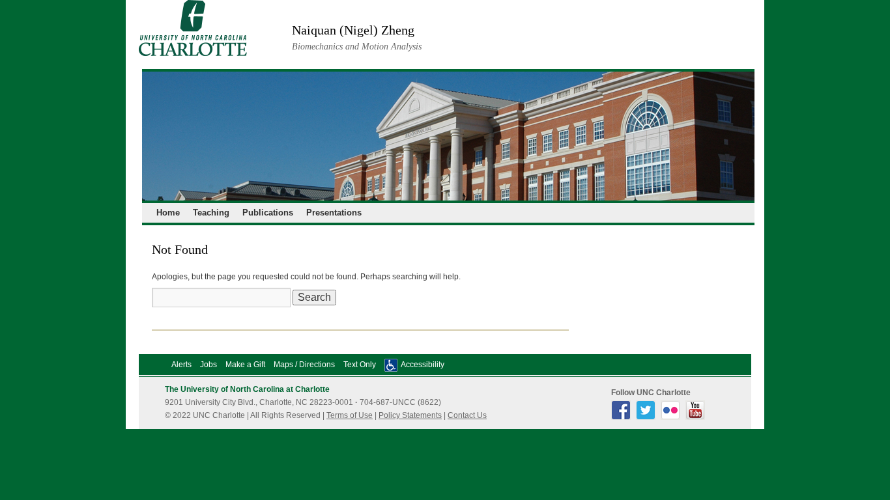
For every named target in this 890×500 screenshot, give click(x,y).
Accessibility (422, 364)
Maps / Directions (304, 364)
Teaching (211, 212)
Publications (267, 212)
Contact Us (467, 415)
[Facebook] (622, 417)
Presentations (334, 212)
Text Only (359, 364)
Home (168, 212)
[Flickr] (672, 417)
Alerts (181, 364)
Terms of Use (349, 415)
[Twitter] (647, 417)
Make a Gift (245, 364)
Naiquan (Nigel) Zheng (353, 30)
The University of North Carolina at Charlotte (247, 389)
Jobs (208, 364)
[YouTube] (696, 417)
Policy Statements (410, 415)
